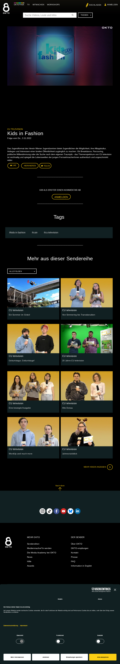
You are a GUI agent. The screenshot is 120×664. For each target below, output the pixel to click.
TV (28, 5)
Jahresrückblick (69, 453)
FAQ (73, 561)
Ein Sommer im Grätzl (19, 315)
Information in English (81, 566)
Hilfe (29, 561)
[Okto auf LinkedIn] (77, 511)
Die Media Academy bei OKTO (41, 552)
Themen (84, 15)
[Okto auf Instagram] (42, 511)
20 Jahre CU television (73, 360)
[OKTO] (6, 11)
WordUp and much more (20, 453)
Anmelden (61, 197)
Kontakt (74, 552)
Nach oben (60, 486)
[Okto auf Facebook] (56, 511)
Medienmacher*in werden (39, 548)
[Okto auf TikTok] (49, 511)
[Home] (8, 548)
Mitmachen (38, 5)
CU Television (51, 232)
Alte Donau (67, 408)
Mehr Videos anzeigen (95, 467)
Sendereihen (33, 544)
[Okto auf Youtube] (63, 511)
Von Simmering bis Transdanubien (78, 315)
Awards (30, 566)
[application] (60, 56)
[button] (60, 55)
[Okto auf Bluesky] (70, 511)
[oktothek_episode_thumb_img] (33, 292)
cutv (35, 232)
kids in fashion (18, 232)
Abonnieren (30, 166)
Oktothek (19, 5)
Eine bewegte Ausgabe (20, 408)
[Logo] (107, 28)
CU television (15, 129)
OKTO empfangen (80, 548)
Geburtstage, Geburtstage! (22, 360)
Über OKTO (76, 544)
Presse (74, 557)
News (29, 557)
